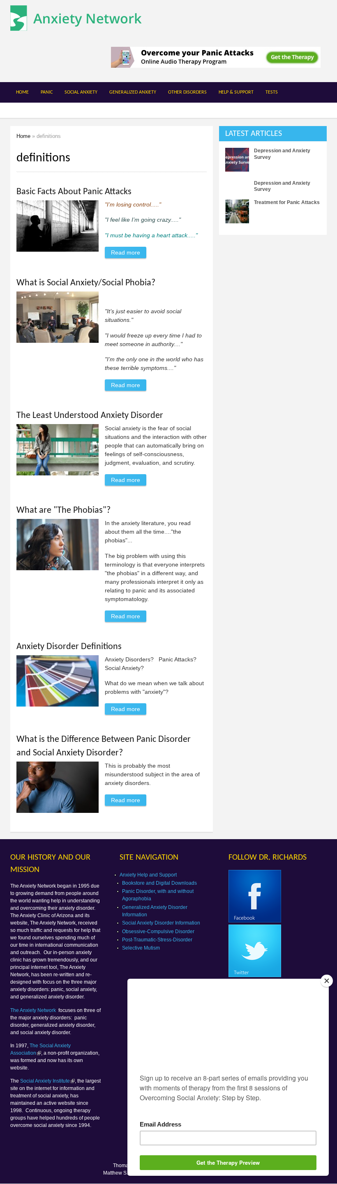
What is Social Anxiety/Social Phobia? (85, 283)
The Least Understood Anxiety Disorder (89, 415)
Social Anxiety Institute (45, 1081)
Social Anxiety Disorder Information (161, 923)
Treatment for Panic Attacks (287, 202)
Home (22, 92)
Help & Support (236, 92)
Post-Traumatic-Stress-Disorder (157, 940)
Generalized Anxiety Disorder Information (154, 911)
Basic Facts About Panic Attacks (74, 192)
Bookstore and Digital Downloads (159, 883)
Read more (128, 252)
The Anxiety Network (33, 1010)
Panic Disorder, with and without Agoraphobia (158, 895)
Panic (47, 92)
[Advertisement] (278, 292)
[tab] (273, 133)
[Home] (76, 26)
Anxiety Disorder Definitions (69, 647)
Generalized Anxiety (132, 92)
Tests (271, 92)
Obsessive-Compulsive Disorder (158, 931)
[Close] (327, 981)
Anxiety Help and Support (148, 875)
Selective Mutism (141, 948)
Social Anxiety (81, 92)
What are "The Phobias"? (63, 510)
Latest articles (253, 134)
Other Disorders (187, 92)
